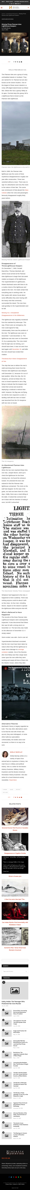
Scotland (5, 792)
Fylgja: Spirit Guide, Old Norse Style (19, 1031)
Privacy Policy (9, 1)
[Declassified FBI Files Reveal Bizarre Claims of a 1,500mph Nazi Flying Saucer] (7, 1043)
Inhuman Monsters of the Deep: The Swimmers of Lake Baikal (20, 1114)
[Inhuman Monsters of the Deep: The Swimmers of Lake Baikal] (7, 1115)
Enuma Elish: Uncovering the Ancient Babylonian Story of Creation (20, 1012)
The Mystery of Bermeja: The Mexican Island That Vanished (20, 1084)
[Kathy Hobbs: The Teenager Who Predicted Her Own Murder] (15, 990)
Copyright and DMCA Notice (21, 1)
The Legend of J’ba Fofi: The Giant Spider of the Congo (19, 1022)
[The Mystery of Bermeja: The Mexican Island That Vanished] (7, 1085)
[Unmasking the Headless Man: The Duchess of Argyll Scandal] (7, 1065)
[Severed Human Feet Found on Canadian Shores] (15, 816)
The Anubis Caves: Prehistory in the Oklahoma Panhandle (20, 1124)
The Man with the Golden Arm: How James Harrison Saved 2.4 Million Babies (20, 1074)
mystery (18, 789)
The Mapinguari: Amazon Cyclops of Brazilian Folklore (20, 1134)
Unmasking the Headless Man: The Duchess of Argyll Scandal (20, 1064)
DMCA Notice (21, 1184)
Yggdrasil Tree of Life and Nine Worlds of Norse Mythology (20, 1104)
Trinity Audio (17, 69)
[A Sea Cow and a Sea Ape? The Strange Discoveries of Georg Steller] (15, 888)
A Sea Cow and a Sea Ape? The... (15, 899)
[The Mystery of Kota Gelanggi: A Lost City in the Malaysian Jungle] (7, 1095)
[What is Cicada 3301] (15, 865)
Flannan (5, 789)
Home (3, 13)
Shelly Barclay (7, 28)
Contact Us (15, 1184)
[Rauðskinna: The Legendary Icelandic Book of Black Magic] (7, 1055)
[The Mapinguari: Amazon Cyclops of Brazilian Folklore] (7, 1135)
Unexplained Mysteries (12, 13)
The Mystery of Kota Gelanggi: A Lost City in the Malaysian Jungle (20, 1094)
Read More (13, 780)
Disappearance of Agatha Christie (15, 853)
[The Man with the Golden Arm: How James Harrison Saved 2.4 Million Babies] (7, 1075)
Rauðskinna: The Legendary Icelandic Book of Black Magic (20, 1054)
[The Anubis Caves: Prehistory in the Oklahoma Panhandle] (7, 1125)
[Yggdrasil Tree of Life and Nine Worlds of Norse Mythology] (7, 1105)
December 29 (16, 349)
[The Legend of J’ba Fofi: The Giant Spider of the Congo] (7, 1023)
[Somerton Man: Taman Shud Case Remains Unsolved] (15, 936)
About (3, 1)
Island (11, 789)
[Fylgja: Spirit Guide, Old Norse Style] (7, 1033)
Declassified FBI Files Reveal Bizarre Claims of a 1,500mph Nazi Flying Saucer (20, 1043)
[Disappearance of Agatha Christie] (15, 842)
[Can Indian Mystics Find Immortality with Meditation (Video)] (15, 911)
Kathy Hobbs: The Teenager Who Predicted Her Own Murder (13, 1002)
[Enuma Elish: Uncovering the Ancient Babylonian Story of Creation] (7, 1013)
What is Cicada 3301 (15, 876)
